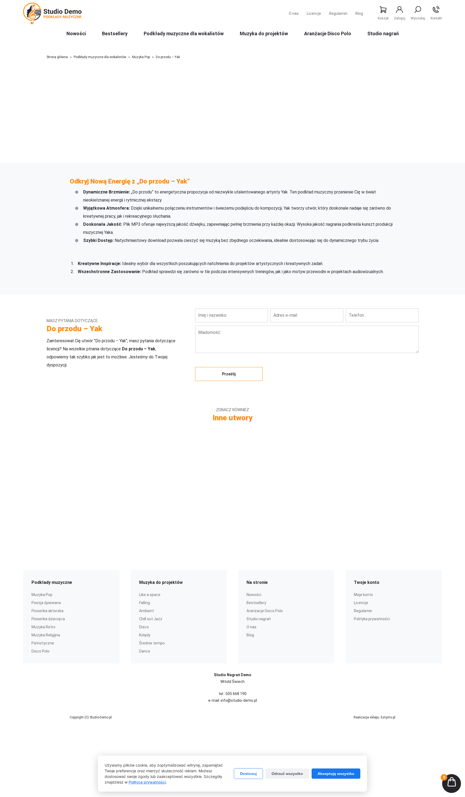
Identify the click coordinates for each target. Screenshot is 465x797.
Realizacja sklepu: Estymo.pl (374, 717)
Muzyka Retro (43, 627)
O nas (294, 13)
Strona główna (57, 57)
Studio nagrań (383, 33)
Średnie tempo (152, 643)
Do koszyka (150, 487)
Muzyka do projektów (264, 33)
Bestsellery (115, 33)
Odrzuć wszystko (287, 773)
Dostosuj (248, 773)
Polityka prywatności (372, 619)
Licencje (314, 13)
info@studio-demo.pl (239, 700)
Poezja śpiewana (46, 603)
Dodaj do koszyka (229, 160)
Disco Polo (40, 651)
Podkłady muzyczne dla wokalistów (184, 33)
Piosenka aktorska (47, 611)
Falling (144, 603)
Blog (359, 13)
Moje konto (363, 595)
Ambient (146, 611)
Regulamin (338, 13)
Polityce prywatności (147, 782)
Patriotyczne (42, 643)
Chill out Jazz (150, 619)
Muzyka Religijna (45, 635)
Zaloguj (399, 18)
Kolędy (144, 635)
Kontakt (436, 18)
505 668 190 (236, 694)
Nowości (76, 33)
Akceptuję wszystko (336, 773)
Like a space (149, 595)
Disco (144, 627)
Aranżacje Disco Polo (327, 33)
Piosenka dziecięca (48, 619)
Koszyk (383, 18)
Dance (144, 651)
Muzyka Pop (141, 57)
